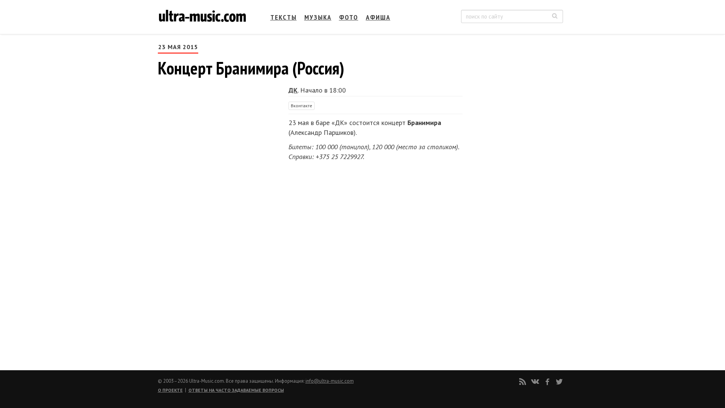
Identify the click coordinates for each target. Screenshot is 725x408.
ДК (293, 90)
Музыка (318, 17)
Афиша (378, 17)
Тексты (283, 17)
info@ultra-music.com (329, 381)
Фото (348, 17)
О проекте (170, 390)
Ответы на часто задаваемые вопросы (236, 390)
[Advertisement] (517, 117)
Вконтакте (301, 105)
